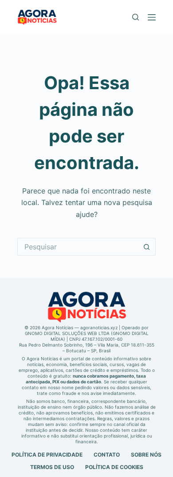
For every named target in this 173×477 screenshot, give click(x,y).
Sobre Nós (146, 454)
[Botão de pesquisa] (147, 247)
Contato (107, 454)
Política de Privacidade (47, 454)
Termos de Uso (52, 467)
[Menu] (152, 17)
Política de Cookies (114, 467)
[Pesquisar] (135, 17)
